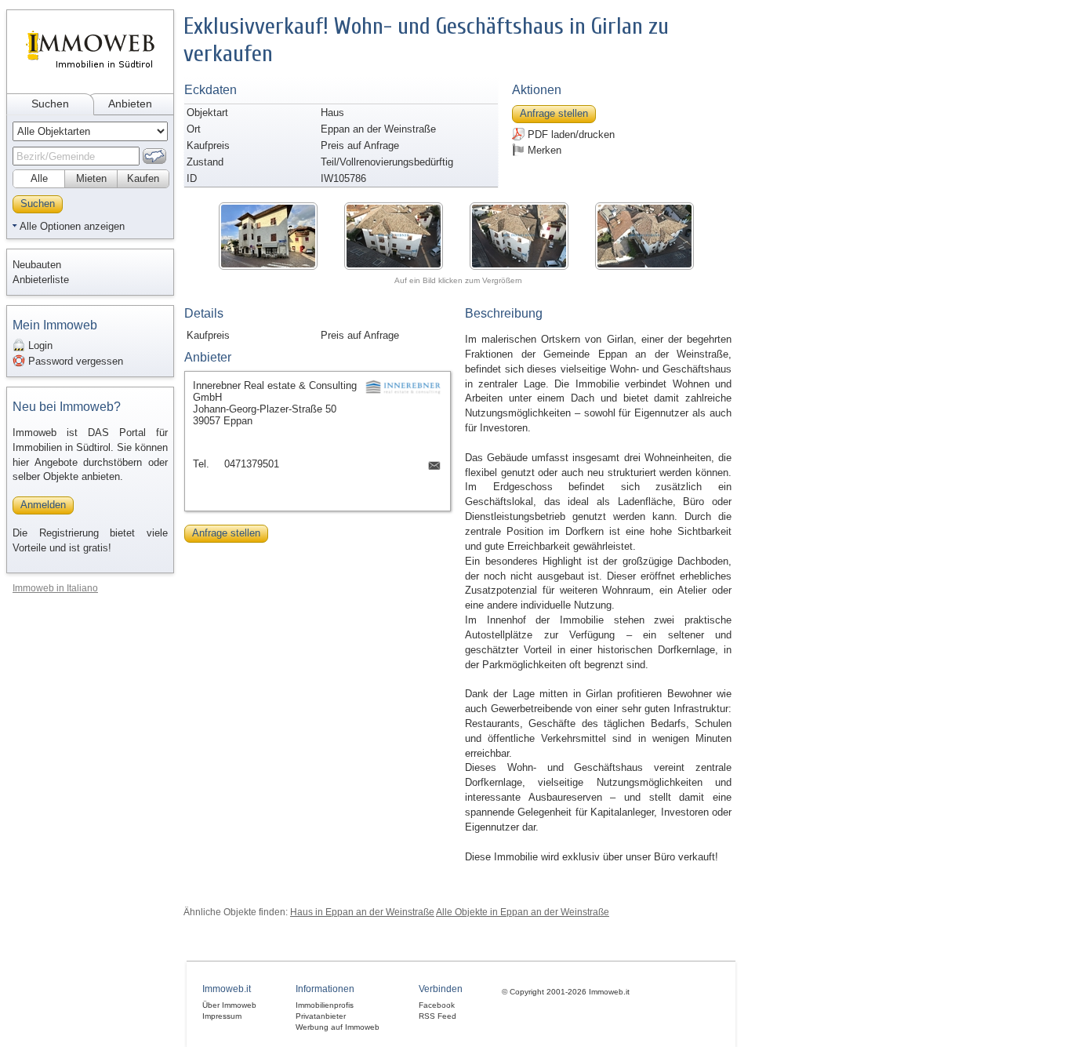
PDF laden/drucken (570, 134)
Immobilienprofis (325, 1005)
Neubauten (37, 265)
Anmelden (43, 505)
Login (39, 345)
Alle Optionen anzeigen (72, 226)
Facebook (437, 1005)
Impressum (221, 1016)
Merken (543, 150)
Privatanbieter (321, 1016)
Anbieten (130, 103)
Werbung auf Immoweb (337, 1027)
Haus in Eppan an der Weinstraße (362, 912)
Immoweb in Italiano (55, 588)
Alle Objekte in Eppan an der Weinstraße (522, 912)
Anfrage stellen (554, 113)
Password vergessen (74, 361)
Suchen (50, 103)
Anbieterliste (41, 279)
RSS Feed (437, 1016)
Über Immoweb (229, 1005)
